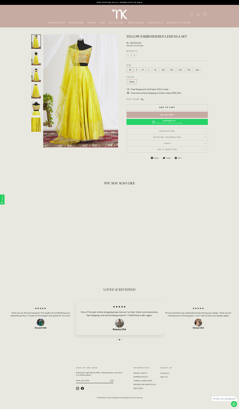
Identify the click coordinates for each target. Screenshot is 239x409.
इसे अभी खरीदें (167, 115)
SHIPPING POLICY (140, 377)
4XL (180, 69)
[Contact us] (234, 404)
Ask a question (167, 149)
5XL (189, 69)
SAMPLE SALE (155, 23)
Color (130, 77)
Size (128, 65)
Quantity (132, 51)
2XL (163, 69)
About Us (164, 377)
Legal (167, 143)
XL (155, 69)
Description (167, 131)
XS (130, 69)
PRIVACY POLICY (140, 373)
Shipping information (167, 137)
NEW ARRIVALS (56, 23)
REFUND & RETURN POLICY (144, 384)
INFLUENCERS (76, 23)
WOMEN (92, 23)
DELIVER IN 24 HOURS (179, 23)
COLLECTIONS (116, 23)
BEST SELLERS (136, 23)
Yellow (132, 81)
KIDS (102, 23)
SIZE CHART (138, 388)
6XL (197, 69)
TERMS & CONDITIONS (142, 381)
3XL (172, 69)
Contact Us (164, 373)
